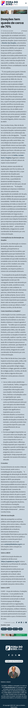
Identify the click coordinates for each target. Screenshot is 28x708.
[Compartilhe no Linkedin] (21, 622)
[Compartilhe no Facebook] (17, 622)
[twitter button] (16, 655)
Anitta (15, 155)
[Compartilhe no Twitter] (19, 622)
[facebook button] (9, 655)
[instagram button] (12, 655)
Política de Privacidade (14, 661)
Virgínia (8, 158)
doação (10, 629)
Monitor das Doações (9, 43)
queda (20, 629)
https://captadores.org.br (10, 561)
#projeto (4, 629)
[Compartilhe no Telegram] (26, 622)
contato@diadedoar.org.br (13, 544)
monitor (15, 629)
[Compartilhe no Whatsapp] (24, 622)
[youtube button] (19, 655)
